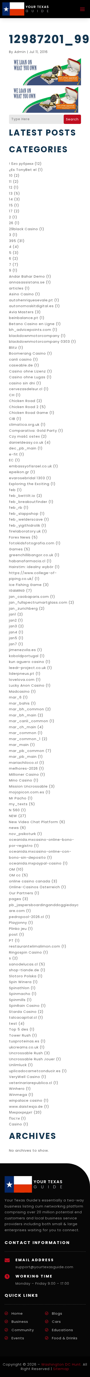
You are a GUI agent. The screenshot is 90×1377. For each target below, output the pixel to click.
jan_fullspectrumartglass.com (38, 602)
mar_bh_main (22, 715)
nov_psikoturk (22, 833)
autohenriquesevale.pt (31, 300)
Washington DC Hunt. (61, 1364)
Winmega (18, 1094)
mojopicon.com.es (26, 792)
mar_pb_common (26, 750)
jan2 (13, 620)
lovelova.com (22, 679)
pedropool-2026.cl (26, 916)
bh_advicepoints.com (30, 329)
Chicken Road (22, 400)
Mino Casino (20, 780)
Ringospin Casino (25, 952)
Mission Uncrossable (28, 786)
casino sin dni (22, 383)
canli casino (20, 359)
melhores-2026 (23, 768)
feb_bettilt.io (22, 495)
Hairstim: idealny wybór (31, 566)
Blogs (57, 1313)
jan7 (13, 644)
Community (23, 1329)
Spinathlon (19, 987)
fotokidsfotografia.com (31, 543)
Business (20, 1321)
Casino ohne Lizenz (27, 371)
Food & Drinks (65, 1338)
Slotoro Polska (22, 976)
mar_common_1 (25, 738)
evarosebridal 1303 (27, 478)
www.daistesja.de (26, 1106)
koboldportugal (24, 655)
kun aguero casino (26, 661)
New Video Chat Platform (33, 821)
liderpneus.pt (21, 673)
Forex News (19, 537)
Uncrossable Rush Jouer (32, 1059)
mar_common (22, 732)
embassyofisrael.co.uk (30, 466)
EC (11, 460)
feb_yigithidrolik (24, 525)
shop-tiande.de (24, 970)
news (14, 827)
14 (11, 199)
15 (11, 205)
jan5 (13, 637)
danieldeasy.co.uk (26, 442)
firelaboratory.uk (25, 531)
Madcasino (19, 691)
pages (15, 898)
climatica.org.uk (24, 424)
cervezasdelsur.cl (25, 388)
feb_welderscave (26, 519)
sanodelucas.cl (23, 964)
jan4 (13, 632)
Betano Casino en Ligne (32, 323)
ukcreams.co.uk (24, 1047)
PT (11, 940)
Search (72, 119)
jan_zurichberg (23, 608)
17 (11, 211)
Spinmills (17, 999)
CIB (12, 418)
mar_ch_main (22, 727)
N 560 (14, 810)
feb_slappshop (24, 513)
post (13, 934)
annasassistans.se (27, 282)
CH (12, 394)
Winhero (17, 1088)
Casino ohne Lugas (27, 377)
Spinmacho (19, 993)
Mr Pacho (18, 798)
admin (20, 52)
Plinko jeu (18, 928)
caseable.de (21, 365)
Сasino (15, 1124)
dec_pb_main (22, 448)
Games (16, 549)
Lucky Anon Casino (27, 685)
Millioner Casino (24, 774)
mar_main (19, 744)
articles (16, 288)
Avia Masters (21, 311)
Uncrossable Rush (26, 1053)
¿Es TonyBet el (23, 169)
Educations (62, 1329)
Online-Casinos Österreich (34, 887)
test (13, 1023)
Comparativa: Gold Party (33, 430)
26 (11, 222)
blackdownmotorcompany (34, 335)
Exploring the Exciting (29, 483)
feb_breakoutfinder (28, 501)
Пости (14, 1118)
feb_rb (15, 507)
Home (17, 1313)
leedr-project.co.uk (27, 667)
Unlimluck (18, 1064)
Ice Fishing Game (25, 584)
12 (10, 187)
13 (11, 193)
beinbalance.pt (23, 317)
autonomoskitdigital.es (31, 305)
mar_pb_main (23, 756)
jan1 (12, 614)
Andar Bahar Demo (27, 276)
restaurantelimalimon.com (34, 946)
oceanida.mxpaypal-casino (35, 863)
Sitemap (61, 1368)
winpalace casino (25, 1100)
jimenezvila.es (22, 649)
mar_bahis (19, 703)
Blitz (13, 347)
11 (10, 181)
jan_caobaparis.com (29, 596)
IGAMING (17, 590)
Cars (56, 1321)
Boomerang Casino (27, 353)
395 (12, 240)
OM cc (15, 875)
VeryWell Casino (24, 1076)
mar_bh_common (26, 709)
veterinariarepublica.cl (30, 1082)
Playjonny (18, 922)
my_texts (18, 804)
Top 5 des (18, 1029)
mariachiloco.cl (23, 762)
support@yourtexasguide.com (44, 1266)
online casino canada (29, 881)
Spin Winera (20, 981)
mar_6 (15, 697)
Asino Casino (21, 294)
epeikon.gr (19, 471)
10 (11, 175)
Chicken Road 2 (24, 406)
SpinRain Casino (24, 1005)
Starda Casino (23, 1011)
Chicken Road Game (28, 412)
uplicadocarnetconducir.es (35, 1070)
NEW (13, 815)
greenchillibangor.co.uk (31, 554)
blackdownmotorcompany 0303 (39, 341)
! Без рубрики (21, 163)
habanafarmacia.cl (27, 561)
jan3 (13, 626)
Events (18, 1338)
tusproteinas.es (24, 1041)
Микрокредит (21, 1112)
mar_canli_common (28, 720)
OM (12, 869)
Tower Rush (20, 1035)
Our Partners (21, 893)
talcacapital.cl (23, 1017)
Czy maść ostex (24, 436)
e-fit (13, 454)
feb (12, 489)
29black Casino (23, 228)
